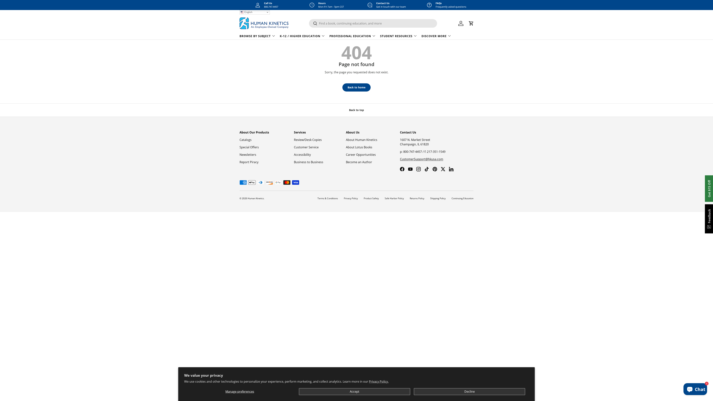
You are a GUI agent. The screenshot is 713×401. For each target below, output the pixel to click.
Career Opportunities (361, 155)
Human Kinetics (256, 198)
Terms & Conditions (328, 198)
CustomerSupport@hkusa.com (421, 159)
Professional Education (350, 36)
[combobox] (373, 23)
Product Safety (371, 198)
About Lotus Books (359, 147)
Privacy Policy (351, 198)
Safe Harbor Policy (394, 198)
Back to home (356, 87)
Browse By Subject (255, 36)
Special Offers (249, 147)
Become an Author (359, 162)
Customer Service (306, 147)
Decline (469, 391)
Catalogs (246, 140)
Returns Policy (417, 198)
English (248, 12)
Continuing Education (462, 198)
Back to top (356, 110)
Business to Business (308, 162)
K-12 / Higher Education (300, 36)
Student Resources (396, 36)
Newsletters (248, 155)
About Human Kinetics (361, 140)
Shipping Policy (438, 198)
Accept (354, 391)
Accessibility (302, 155)
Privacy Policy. (379, 381)
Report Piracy (249, 162)
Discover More (434, 36)
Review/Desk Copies (308, 140)
